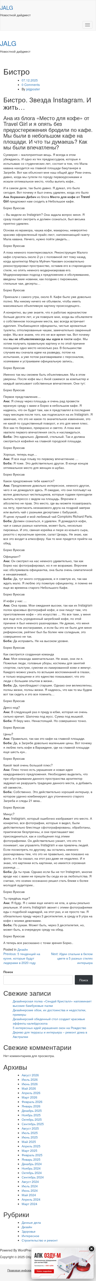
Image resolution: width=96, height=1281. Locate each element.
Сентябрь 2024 (33, 1177)
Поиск (8, 972)
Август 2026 (30, 1075)
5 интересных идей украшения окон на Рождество (49, 1027)
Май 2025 (29, 1141)
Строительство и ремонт (40, 1240)
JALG (6, 7)
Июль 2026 (30, 1079)
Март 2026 (29, 1097)
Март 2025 (29, 1150)
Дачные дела (31, 1222)
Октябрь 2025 (32, 1119)
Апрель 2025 (31, 1146)
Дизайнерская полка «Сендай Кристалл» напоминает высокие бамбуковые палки (52, 1003)
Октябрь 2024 (32, 1172)
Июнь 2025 (30, 1137)
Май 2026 (29, 1088)
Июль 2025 (30, 1132)
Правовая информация (22, 1270)
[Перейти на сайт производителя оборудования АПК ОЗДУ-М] (62, 1263)
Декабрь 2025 (32, 1110)
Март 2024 (29, 1204)
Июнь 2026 (30, 1084)
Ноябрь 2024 (31, 1168)
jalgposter (33, 89)
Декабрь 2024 (32, 1164)
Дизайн (22, 949)
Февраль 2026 (32, 1101)
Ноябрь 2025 (31, 1115)
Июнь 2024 (30, 1190)
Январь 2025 (31, 1159)
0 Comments (31, 84)
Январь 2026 (31, 1106)
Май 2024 (29, 1195)
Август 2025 (30, 1128)
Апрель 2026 (31, 1093)
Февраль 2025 (32, 1155)
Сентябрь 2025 (33, 1124)
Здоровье (28, 1231)
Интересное (30, 1235)
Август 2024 (30, 1181)
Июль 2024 (30, 1186)
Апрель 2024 (31, 1199)
